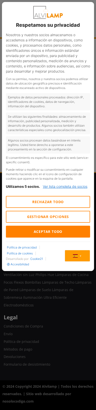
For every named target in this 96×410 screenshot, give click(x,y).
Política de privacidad (22, 247)
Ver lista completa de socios (65, 186)
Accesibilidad (20, 264)
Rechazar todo (48, 201)
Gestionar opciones (48, 216)
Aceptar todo (48, 231)
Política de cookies (20, 253)
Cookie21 (36, 259)
